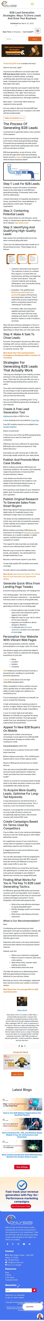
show (21, 118)
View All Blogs (22, 1167)
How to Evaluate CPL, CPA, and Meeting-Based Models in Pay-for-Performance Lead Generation (22, 1135)
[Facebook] (19, 1046)
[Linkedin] (22, 1046)
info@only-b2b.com (15, 1262)
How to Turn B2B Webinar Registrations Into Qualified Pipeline (22, 1114)
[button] (32, 4)
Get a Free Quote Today (21, 1206)
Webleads (22, 1304)
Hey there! (29, 1307)
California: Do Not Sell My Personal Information (22, 1308)
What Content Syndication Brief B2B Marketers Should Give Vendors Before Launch (22, 1156)
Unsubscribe (20, 1307)
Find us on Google (14, 1265)
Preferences (22, 1310)
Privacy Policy (10, 1307)
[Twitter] (25, 1046)
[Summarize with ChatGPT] (37, 30)
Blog (7, 1272)
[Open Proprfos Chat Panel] (40, 1316)
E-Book (8, 1275)
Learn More (17, 1074)
